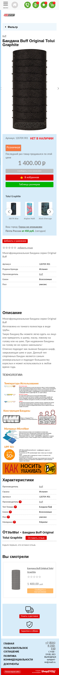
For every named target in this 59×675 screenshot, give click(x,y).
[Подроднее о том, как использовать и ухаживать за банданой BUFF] (29, 468)
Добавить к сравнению (15, 241)
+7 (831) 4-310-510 (50, 645)
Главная (9, 643)
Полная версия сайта (12, 672)
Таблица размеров (29, 184)
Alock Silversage (45, 219)
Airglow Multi (29, 219)
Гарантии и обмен (29, 631)
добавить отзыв (25, 248)
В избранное (31, 177)
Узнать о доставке (29, 616)
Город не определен (30, 227)
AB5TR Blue (13, 219)
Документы (11, 664)
